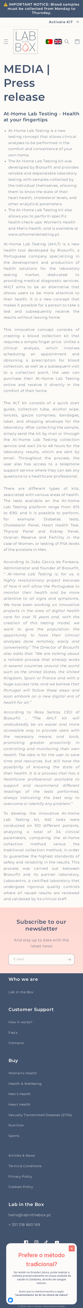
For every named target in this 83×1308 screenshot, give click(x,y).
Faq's (13, 1033)
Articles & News (22, 1155)
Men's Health (20, 1094)
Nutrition (16, 1125)
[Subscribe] (69, 959)
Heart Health (20, 1104)
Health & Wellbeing (25, 1084)
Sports (14, 1136)
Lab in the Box (21, 992)
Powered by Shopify (54, 1306)
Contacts (16, 1043)
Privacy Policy (20, 1176)
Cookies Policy (21, 1187)
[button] (6, 41)
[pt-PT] (49, 41)
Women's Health (23, 1073)
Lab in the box (34, 1306)
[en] (58, 41)
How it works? (21, 1022)
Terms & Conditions (25, 1166)
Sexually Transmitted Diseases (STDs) (40, 1115)
